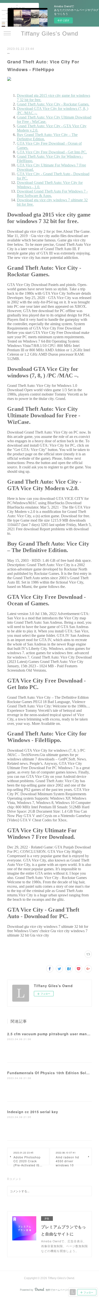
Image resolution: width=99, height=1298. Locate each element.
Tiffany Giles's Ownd (49, 33)
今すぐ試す (63, 20)
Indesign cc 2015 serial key (32, 1111)
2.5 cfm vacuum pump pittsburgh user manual (50, 1033)
